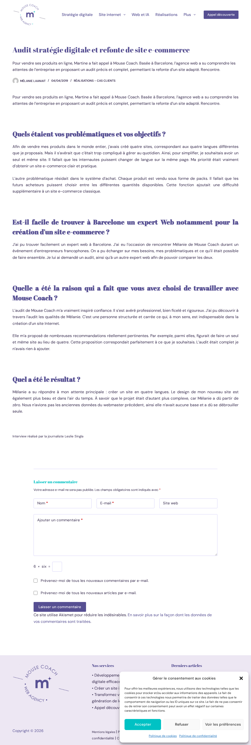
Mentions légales (104, 732)
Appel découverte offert (116, 707)
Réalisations (166, 14)
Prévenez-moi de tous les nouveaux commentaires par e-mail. (95, 580)
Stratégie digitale (77, 14)
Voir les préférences (223, 724)
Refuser (181, 724)
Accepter (143, 724)
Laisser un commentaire (59, 606)
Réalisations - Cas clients (94, 81)
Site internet (110, 14)
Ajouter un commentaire (60, 520)
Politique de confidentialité (198, 736)
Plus (187, 14)
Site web (170, 503)
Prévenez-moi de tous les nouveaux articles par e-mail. (88, 592)
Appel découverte (221, 15)
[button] (241, 678)
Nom (42, 503)
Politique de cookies (163, 736)
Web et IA (140, 14)
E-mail (107, 503)
